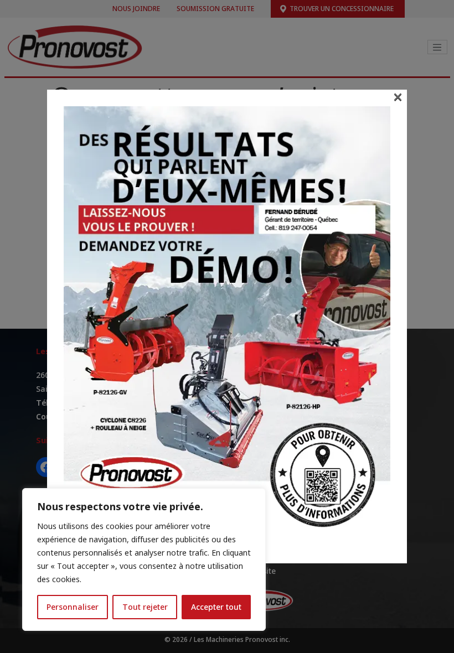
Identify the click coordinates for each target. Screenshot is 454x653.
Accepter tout (216, 607)
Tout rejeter (145, 607)
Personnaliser (73, 607)
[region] (144, 559)
